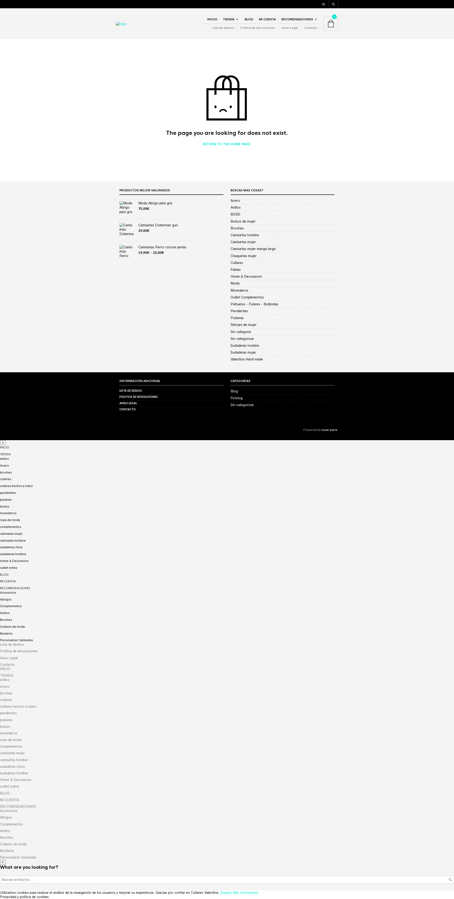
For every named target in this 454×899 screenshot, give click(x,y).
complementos (10, 527)
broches (6, 472)
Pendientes (239, 311)
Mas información (245, 893)
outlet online (8, 568)
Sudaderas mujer (243, 352)
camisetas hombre (13, 540)
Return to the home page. (227, 144)
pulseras (6, 499)
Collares (237, 263)
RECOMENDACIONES (297, 19)
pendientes (8, 493)
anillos (4, 458)
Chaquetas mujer (244, 256)
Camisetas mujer (243, 242)
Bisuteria (6, 633)
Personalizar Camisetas (16, 640)
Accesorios (8, 592)
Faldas (236, 270)
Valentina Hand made (247, 359)
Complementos (11, 606)
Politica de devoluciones (257, 28)
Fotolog (237, 398)
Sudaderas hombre (245, 345)
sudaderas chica (11, 547)
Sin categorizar (242, 339)
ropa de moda (10, 520)
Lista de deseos (223, 28)
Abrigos (5, 599)
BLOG (249, 19)
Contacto (310, 28)
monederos (8, 513)
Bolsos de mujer (243, 221)
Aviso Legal (289, 28)
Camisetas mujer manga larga (253, 249)
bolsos (4, 506)
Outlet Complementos (247, 297)
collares (5, 479)
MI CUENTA (267, 19)
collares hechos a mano (16, 486)
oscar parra (329, 430)
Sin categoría (241, 332)
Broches (237, 228)
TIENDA (228, 19)
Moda (235, 283)
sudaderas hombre (13, 554)
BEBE (235, 214)
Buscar (450, 879)
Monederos (239, 290)
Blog (234, 391)
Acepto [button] (226, 893)
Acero (235, 200)
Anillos (236, 207)
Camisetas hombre (245, 235)
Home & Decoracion (246, 276)
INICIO (212, 19)
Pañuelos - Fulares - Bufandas (254, 304)
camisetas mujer (11, 533)
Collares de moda (12, 626)
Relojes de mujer (244, 325)
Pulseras (237, 318)
